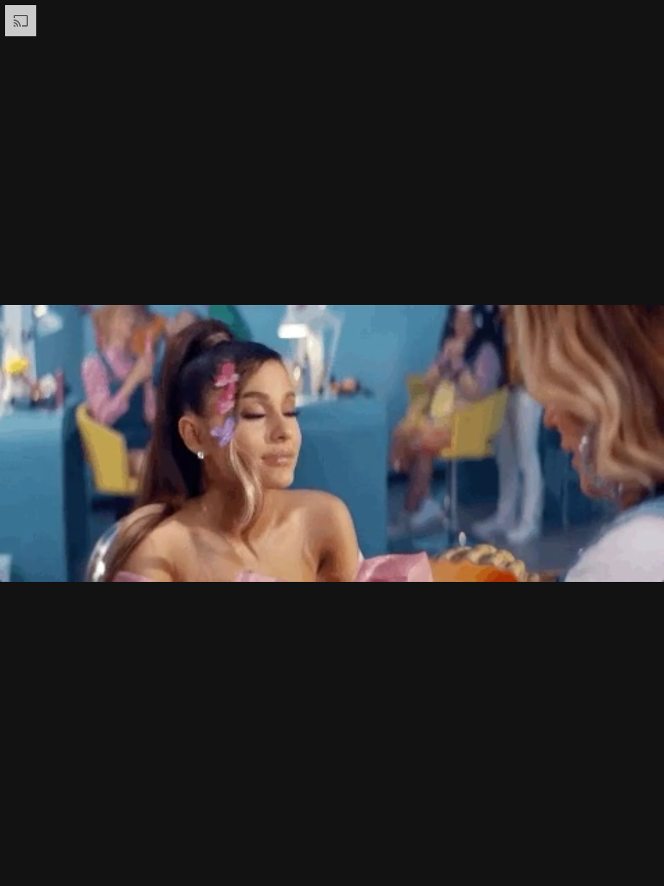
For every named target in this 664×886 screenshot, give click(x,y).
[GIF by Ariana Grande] (332, 443)
